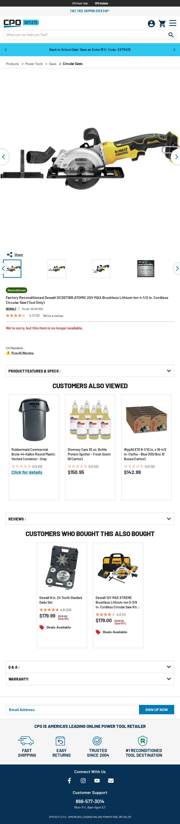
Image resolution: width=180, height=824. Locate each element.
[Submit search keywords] (171, 34)
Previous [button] (5, 49)
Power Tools (34, 64)
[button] (12, 268)
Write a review (53, 315)
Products (12, 64)
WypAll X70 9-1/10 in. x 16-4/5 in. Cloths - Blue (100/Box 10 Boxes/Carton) (145, 454)
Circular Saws (72, 64)
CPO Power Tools (80, 3)
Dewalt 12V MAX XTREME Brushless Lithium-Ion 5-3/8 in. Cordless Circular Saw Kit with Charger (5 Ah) (116, 603)
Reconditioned (17, 290)
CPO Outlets (101, 3)
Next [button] (174, 49)
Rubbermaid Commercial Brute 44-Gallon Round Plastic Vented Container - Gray (33, 454)
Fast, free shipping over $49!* (90, 11)
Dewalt (11, 308)
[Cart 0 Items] (162, 23)
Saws (52, 64)
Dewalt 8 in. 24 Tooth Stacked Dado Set (60, 600)
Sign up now (156, 709)
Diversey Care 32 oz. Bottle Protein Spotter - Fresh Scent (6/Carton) (89, 454)
